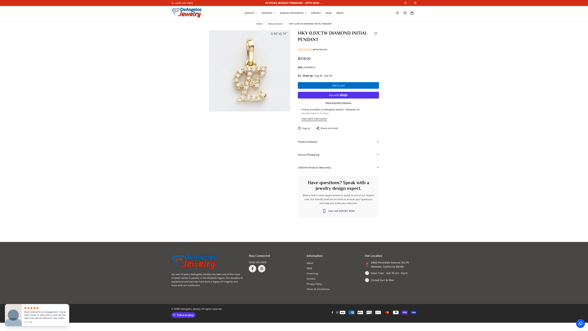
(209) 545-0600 (258, 262)
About (340, 12)
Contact (316, 12)
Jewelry (249, 12)
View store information (314, 118)
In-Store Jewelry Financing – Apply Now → (294, 3)
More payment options (338, 102)
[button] (412, 13)
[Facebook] (405, 3)
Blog (329, 12)
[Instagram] (415, 3)
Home (259, 23)
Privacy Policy (314, 283)
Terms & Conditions (318, 289)
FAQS (309, 268)
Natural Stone (275, 23)
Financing (312, 273)
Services (267, 12)
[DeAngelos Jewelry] (187, 13)
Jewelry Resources (292, 12)
